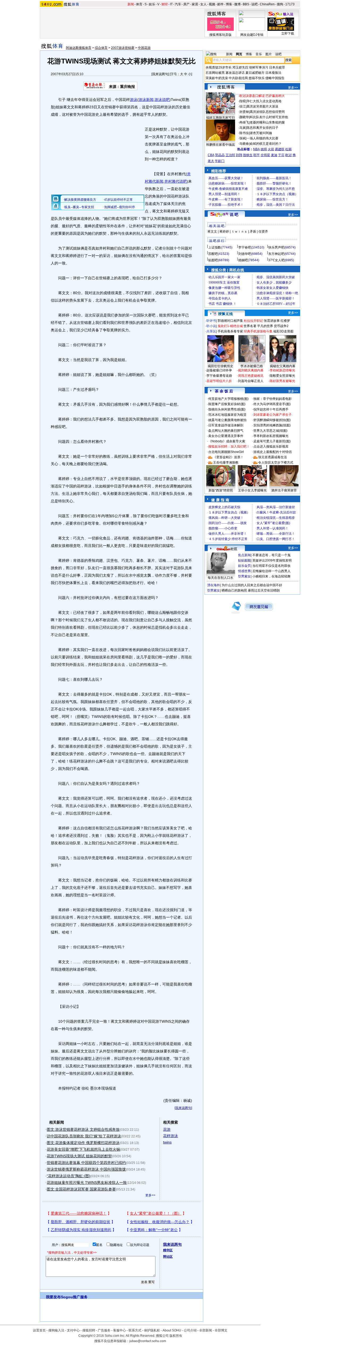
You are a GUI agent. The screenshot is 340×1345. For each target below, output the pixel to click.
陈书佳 (244, 133)
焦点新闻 (244, 555)
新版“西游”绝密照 (221, 490)
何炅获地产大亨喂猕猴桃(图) (228, 399)
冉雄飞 (244, 122)
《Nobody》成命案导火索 (226, 441)
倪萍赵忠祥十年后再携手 (270, 409)
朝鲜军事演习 (258, 67)
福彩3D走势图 (283, 331)
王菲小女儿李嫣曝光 (252, 490)
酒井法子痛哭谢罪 (284, 490)
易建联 (279, 149)
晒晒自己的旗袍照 (234, 590)
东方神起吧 (276, 254)
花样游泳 (170, 1136)
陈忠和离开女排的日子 (262, 128)
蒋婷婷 (224, 231)
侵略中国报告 (274, 78)
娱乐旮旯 (244, 566)
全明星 (265, 155)
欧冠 (288, 155)
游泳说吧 (162, 99)
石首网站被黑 (215, 73)
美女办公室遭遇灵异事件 (225, 436)
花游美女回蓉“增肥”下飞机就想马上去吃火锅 (83, 1149)
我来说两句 (160, 74)
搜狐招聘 (88, 1330)
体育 (139, 4)
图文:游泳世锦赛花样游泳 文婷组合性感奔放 (83, 1129)
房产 (186, 4)
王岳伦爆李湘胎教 (226, 462)
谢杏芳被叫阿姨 (261, 133)
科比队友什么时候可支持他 (269, 117)
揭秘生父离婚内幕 (282, 366)
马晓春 (244, 143)
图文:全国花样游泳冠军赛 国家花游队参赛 (81, 1189)
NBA (256, 149)
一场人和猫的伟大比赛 (262, 138)
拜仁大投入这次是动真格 (264, 101)
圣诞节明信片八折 (219, 381)
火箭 (271, 149)
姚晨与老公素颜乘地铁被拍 (227, 420)
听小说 (211, 326)
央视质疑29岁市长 (219, 67)
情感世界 (244, 571)
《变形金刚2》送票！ (228, 457)
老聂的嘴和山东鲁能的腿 (267, 122)
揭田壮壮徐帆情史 (220, 366)
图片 (268, 54)
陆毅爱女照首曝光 (282, 376)
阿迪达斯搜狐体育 (78, 48)
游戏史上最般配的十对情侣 (272, 452)
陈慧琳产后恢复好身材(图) (226, 404)
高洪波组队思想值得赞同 (267, 112)
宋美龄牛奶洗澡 (217, 78)
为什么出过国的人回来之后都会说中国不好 (252, 585)
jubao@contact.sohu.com (147, 1341)
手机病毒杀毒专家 (230, 331)
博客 (229, 4)
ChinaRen (267, 4)
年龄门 (219, 161)
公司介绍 (190, 1330)
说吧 (254, 4)
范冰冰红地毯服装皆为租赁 (227, 415)
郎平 (256, 155)
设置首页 (39, 1330)
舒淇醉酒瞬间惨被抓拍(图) (272, 420)
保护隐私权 (152, 1330)
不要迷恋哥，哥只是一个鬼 (271, 555)
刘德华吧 (244, 254)
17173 (290, 4)
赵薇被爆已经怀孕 (219, 370)
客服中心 (119, 1330)
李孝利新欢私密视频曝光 (270, 436)
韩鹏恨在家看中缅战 (220, 145)
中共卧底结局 (238, 78)
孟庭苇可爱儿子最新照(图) (272, 441)
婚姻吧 (243, 260)
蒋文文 (212, 231)
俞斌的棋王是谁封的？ (266, 143)
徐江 (242, 106)
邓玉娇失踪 (240, 67)
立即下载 (287, 33)
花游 (167, 1129)
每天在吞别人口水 (220, 578)
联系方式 (135, 1330)
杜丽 (288, 149)
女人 (203, 4)
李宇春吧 (244, 247)
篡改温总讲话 (235, 73)
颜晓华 (244, 117)
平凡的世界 (265, 326)
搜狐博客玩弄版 (220, 35)
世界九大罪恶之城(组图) (270, 430)
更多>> (150, 1195)
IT (171, 4)
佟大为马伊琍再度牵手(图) (272, 404)
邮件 (220, 4)
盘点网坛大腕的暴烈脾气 (225, 430)
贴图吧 (213, 260)
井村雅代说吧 (175, 181)
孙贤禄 (244, 112)
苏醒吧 (213, 254)
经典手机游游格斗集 (258, 331)
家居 (195, 4)
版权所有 (175, 1336)
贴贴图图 (244, 560)
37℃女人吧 (276, 260)
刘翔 (239, 155)
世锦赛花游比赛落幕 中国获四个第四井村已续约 (86, 1162)
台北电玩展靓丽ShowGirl (226, 452)
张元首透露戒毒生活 (272, 457)
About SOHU (172, 1330)
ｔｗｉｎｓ (239, 231)
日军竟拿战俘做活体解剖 (225, 425)
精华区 (168, 1250)
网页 (239, 54)
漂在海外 (213, 585)
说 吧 (234, 214)
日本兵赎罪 (277, 67)
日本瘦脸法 (273, 73)
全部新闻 (205, 1330)
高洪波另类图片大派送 (262, 106)
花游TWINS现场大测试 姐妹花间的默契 (79, 1156)
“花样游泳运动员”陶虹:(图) (68, 1176)
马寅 (242, 128)
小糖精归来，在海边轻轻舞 (271, 576)
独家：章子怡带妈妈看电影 (272, 399)
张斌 (242, 138)
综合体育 (101, 48)
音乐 (259, 54)
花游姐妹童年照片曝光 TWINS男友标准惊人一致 (87, 1182)
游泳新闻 (146, 99)
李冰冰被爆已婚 (251, 366)
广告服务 (104, 1330)
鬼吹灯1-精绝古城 (230, 326)
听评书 (211, 321)
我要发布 (53, 1297)
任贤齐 (263, 231)
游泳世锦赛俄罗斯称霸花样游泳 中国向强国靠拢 (86, 1169)
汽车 (178, 4)
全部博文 (221, 1330)
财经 (165, 4)
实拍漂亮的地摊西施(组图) (272, 425)
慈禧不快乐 (257, 78)
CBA (211, 155)
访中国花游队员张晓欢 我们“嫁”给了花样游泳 (84, 1136)
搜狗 (280, 4)
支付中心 (73, 1330)
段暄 (242, 101)
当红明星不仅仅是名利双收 (271, 566)
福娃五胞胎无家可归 (220, 117)
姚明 (264, 149)
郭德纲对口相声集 (230, 321)
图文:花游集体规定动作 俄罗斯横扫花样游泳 (83, 1143)
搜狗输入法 (56, 1330)
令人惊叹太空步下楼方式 (275, 462)
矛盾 (253, 231)
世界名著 (250, 326)
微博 (237, 4)
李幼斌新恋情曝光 (282, 370)
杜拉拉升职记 (253, 321)
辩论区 (168, 1256)
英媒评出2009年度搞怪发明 (272, 560)
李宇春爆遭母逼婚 (219, 376)
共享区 (211, 331)
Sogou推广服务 (74, 1297)
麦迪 (274, 155)
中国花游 (144, 48)
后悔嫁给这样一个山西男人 (271, 571)
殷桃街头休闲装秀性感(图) (226, 409)
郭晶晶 (220, 155)
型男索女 (244, 576)
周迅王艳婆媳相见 (251, 376)
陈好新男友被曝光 (282, 381)
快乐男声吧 (276, 247)
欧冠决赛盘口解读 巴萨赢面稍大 (262, 96)
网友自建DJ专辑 (252, 35)
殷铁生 (248, 155)
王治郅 (230, 155)
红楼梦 (285, 321)
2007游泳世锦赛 (122, 48)
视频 (212, 4)
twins (167, 1142)
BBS (246, 4)
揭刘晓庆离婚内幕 (251, 370)
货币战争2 (281, 326)
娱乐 (152, 4)
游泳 (133, 99)
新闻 (131, 4)
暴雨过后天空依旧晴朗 (264, 590)
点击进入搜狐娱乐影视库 (270, 446)
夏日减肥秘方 (255, 73)
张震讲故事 (272, 321)
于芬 (281, 155)
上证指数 (214, 247)
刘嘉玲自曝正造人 (251, 381)
